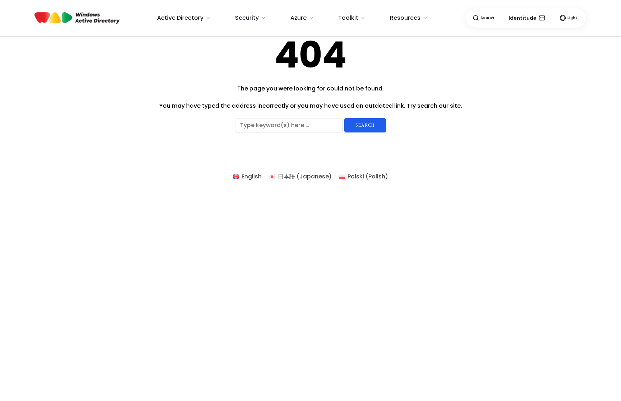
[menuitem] (247, 177)
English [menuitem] (252, 176)
